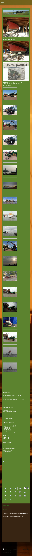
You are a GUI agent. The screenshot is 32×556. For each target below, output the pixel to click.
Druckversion (8, 549)
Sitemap (14, 549)
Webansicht (26, 549)
